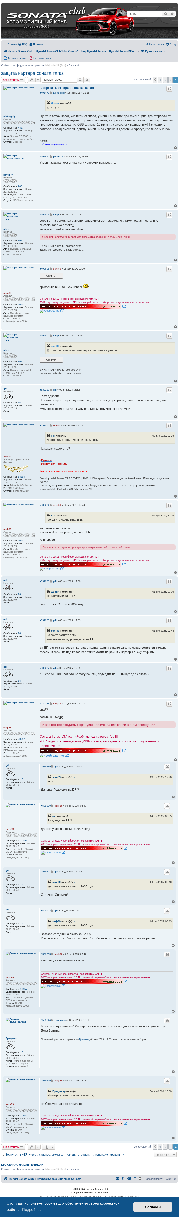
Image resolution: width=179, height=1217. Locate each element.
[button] (155, 80)
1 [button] (160, 80)
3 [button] (170, 80)
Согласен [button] (153, 1207)
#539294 (46, 910)
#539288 (44, 703)
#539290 (46, 805)
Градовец (11, 1038)
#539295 (46, 954)
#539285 (44, 581)
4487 (21, 127)
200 (20, 186)
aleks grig (9, 116)
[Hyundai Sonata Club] (64, 21)
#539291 (46, 871)
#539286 (44, 620)
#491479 (44, 156)
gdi (5, 388)
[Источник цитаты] (48, 107)
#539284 (44, 505)
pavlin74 (8, 174)
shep (6, 229)
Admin (7, 456)
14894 (21, 476)
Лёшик (55, 103)
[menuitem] (22, 44)
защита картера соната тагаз (32, 73)
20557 (21, 304)
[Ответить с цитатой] (169, 89)
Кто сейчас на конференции (22, 1164)
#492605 (44, 268)
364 (20, 240)
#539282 (44, 390)
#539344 (46, 1020)
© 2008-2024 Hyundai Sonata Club (90, 1189)
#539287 (44, 668)
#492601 (44, 214)
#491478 (44, 92)
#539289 (46, 766)
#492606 (44, 335)
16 (19, 402)
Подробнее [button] (32, 1210)
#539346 (46, 1080)
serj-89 (7, 293)
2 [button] (165, 80)
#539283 (44, 425)
